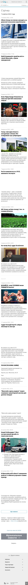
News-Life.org (14, 521)
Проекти (7, 562)
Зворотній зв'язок (10, 567)
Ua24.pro (7, 559)
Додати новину (15, 555)
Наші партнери (9, 564)
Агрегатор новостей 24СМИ (14, 530)
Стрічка (5, 10)
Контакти (7, 570)
